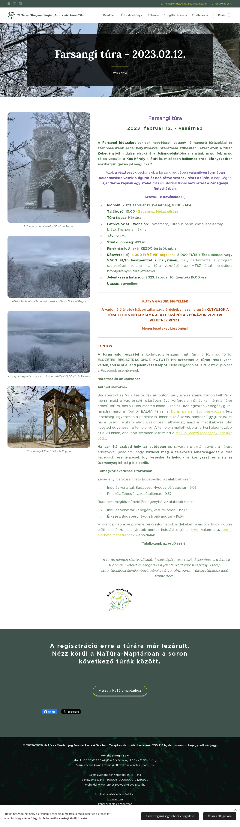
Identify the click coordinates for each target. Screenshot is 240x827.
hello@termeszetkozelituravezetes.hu (186, 3)
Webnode (115, 794)
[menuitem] (110, 15)
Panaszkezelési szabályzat (115, 804)
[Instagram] (14, 4)
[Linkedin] (20, 4)
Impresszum (115, 799)
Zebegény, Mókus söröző (158, 211)
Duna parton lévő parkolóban (197, 411)
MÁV (195, 530)
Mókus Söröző (188, 433)
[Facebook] (9, 4)
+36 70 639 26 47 (223, 3)
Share (52, 711)
